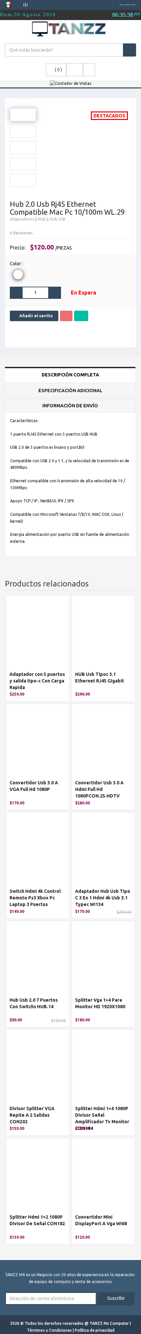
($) (26, 5)
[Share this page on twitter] (39, 333)
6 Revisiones (21, 233)
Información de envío (70, 405)
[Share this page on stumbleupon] (86, 333)
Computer (120, 1323)
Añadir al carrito (35, 316)
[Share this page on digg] (98, 333)
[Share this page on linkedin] (51, 333)
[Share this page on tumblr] (63, 333)
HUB (42, 219)
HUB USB (58, 219)
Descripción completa (70, 374)
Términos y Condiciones (50, 1330)
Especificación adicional (70, 390)
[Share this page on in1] (75, 333)
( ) (58, 69)
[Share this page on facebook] (15, 333)
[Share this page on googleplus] (27, 333)
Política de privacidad (94, 1330)
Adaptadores (22, 219)
